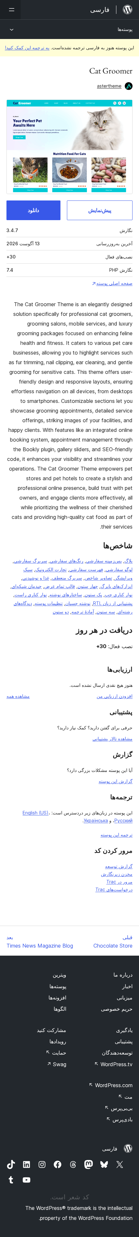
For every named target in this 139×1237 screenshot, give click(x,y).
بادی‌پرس (119, 1119)
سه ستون (106, 611)
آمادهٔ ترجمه (82, 611)
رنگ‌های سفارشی (66, 560)
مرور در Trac (119, 881)
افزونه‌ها (57, 997)
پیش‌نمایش (99, 210)
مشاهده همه (18, 696)
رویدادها (57, 1041)
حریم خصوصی (117, 1009)
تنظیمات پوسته (49, 603)
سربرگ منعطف (67, 577)
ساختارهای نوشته (65, 594)
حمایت (56, 1052)
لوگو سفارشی (119, 569)
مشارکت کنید (51, 1030)
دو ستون (61, 611)
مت (125, 1097)
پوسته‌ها (125, 29)
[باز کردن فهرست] (10, 9)
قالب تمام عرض (59, 586)
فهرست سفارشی (86, 569)
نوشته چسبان (78, 603)
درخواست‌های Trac (114, 889)
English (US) (35, 812)
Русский (123, 820)
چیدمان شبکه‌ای (27, 586)
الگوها (60, 1009)
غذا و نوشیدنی (35, 577)
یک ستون (93, 594)
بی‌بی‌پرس (118, 1108)
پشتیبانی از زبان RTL (113, 603)
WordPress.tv (113, 1064)
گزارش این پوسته (116, 781)
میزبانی (125, 997)
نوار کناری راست (31, 594)
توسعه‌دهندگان (117, 1052)
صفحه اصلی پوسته (114, 283)
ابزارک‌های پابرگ (117, 586)
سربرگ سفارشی (30, 560)
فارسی (109, 1148)
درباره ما (123, 974)
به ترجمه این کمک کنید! (27, 47)
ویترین (59, 974)
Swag (56, 1064)
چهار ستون (88, 586)
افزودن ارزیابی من (115, 696)
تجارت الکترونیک (51, 569)
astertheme (109, 86)
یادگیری (124, 1030)
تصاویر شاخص (98, 577)
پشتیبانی (124, 1041)
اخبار (127, 986)
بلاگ (128, 560)
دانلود (33, 210)
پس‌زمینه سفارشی (104, 560)
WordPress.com (111, 1085)
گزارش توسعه (119, 866)
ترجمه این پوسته (117, 834)
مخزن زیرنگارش (117, 874)
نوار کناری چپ (119, 594)
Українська (96, 820)
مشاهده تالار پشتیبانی (112, 738)
